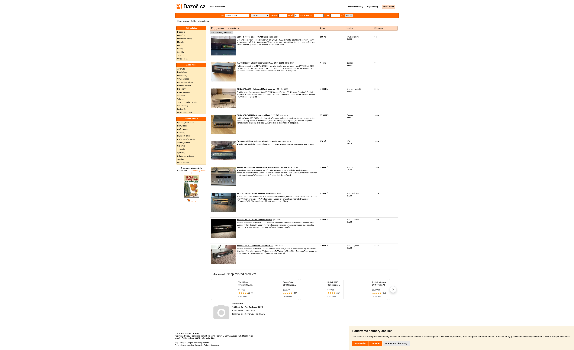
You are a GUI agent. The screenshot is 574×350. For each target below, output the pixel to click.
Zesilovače (181, 109)
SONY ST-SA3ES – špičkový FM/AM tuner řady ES (258, 89)
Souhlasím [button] (360, 343)
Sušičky (180, 55)
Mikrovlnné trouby (184, 39)
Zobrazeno (378, 28)
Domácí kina (182, 72)
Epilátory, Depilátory (185, 123)
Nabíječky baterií (184, 136)
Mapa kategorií (181, 343)
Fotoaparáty (182, 76)
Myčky (179, 45)
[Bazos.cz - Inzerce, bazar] (190, 8)
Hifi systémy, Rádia (185, 82)
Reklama (211, 336)
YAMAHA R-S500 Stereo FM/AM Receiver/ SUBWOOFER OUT (263, 167)
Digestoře (181, 32)
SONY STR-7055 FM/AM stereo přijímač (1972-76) (258, 115)
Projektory (181, 89)
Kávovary (181, 133)
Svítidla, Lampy (183, 143)
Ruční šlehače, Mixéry (186, 139)
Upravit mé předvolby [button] (396, 343)
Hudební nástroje (184, 86)
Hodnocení (195, 336)
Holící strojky (182, 129)
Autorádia (181, 69)
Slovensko (199, 345)
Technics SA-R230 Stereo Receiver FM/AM (255, 246)
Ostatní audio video (185, 112)
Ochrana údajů (231, 336)
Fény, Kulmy (182, 126)
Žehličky (180, 159)
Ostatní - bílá (182, 59)
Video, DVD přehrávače (187, 102)
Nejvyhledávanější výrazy (198, 343)
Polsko (207, 345)
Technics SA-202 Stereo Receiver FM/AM (254, 220)
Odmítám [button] (375, 343)
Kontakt (204, 336)
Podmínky (220, 336)
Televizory (181, 99)
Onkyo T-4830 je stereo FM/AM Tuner (252, 37)
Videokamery (182, 106)
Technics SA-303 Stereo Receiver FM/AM (254, 193)
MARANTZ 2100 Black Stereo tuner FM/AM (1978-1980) (260, 63)
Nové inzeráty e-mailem (221, 33)
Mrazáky (180, 42)
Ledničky (181, 35)
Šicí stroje (181, 146)
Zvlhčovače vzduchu (185, 156)
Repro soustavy (183, 92)
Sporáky (180, 52)
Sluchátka (181, 96)
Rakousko (214, 345)
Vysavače (181, 149)
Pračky (180, 49)
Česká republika (187, 345)
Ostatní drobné (183, 163)
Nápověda (179, 336)
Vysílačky (181, 153)
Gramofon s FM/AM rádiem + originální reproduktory (259, 141)
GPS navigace (183, 79)
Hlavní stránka (183, 21)
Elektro (193, 21)
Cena (322, 28)
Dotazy (187, 336)
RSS (239, 336)
